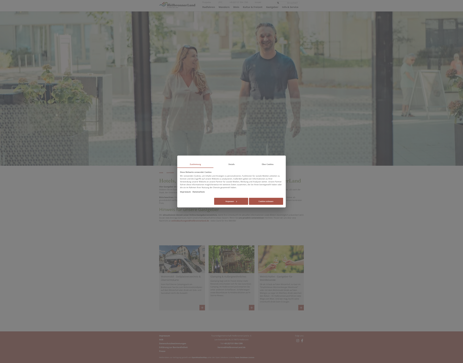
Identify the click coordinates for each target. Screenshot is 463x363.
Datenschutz (199, 192)
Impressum (185, 192)
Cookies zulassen (266, 201)
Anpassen (229, 201)
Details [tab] (231, 164)
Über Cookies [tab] (267, 164)
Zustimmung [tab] (195, 164)
